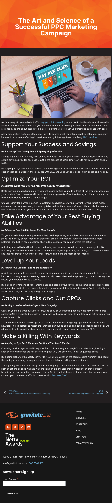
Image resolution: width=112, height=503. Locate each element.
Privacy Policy (84, 443)
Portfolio (82, 424)
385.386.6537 (36, 463)
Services (81, 418)
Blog (78, 430)
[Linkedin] (28, 427)
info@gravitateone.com (15, 463)
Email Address (10, 479)
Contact (81, 436)
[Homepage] (29, 415)
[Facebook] (8, 427)
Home (79, 411)
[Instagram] (22, 427)
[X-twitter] (15, 427)
